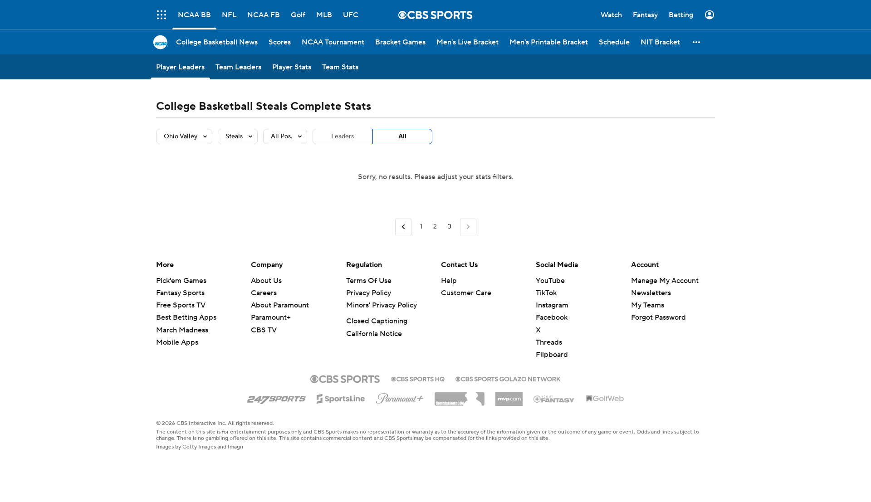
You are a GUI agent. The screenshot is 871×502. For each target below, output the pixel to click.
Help (449, 280)
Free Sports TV (181, 305)
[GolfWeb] (605, 399)
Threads (549, 342)
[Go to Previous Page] (403, 227)
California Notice (374, 333)
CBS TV (264, 330)
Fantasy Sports (180, 292)
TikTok (546, 292)
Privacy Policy (368, 292)
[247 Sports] (276, 397)
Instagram (552, 305)
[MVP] (509, 395)
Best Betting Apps (186, 317)
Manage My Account (665, 280)
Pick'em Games (181, 280)
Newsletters (651, 292)
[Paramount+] (400, 396)
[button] (161, 14)
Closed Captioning (376, 321)
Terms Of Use (368, 280)
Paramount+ (271, 317)
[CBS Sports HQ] (418, 378)
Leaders (342, 136)
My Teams (647, 305)
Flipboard (552, 354)
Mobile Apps (177, 342)
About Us (266, 280)
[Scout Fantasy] (554, 398)
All (402, 136)
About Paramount (280, 305)
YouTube (550, 280)
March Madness (182, 330)
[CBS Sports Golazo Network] (508, 378)
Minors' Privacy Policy (381, 305)
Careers (264, 292)
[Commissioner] (459, 395)
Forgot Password (658, 317)
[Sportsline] (341, 397)
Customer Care (466, 292)
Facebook (552, 317)
